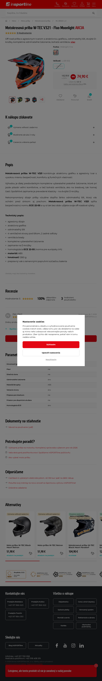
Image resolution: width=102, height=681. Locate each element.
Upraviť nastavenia (51, 353)
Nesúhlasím (51, 359)
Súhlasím (51, 344)
